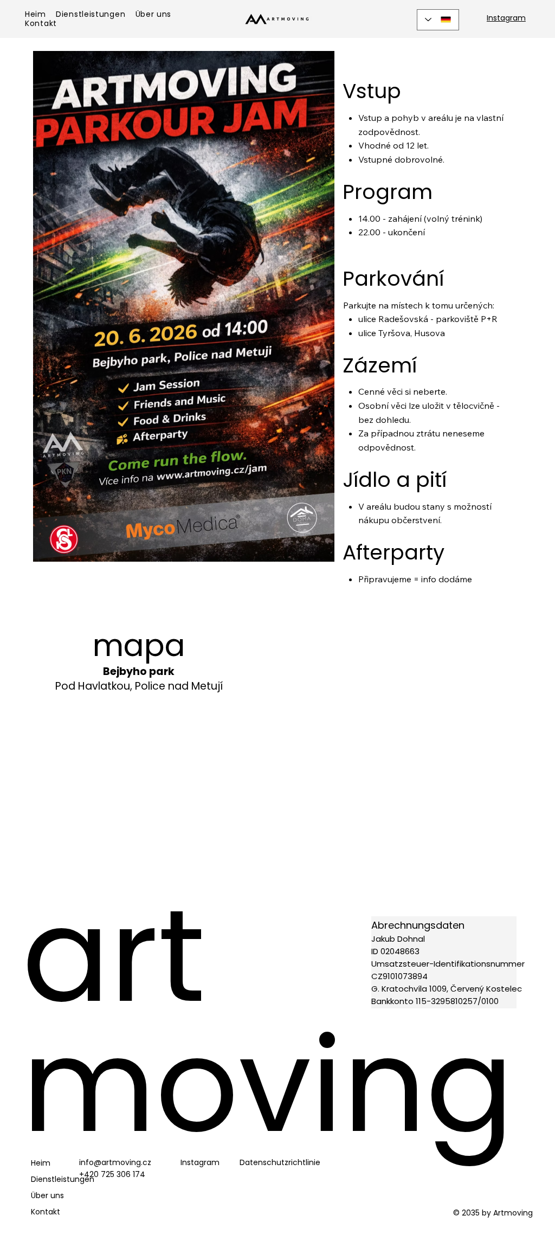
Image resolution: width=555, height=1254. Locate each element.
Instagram (506, 17)
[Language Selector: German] (438, 19)
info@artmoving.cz (115, 1162)
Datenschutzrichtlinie (280, 1162)
